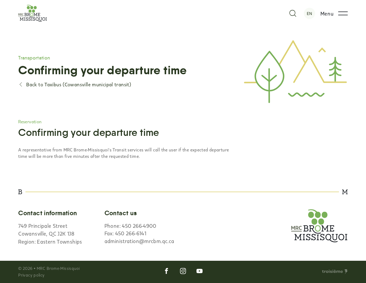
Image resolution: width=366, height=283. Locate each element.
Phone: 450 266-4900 (130, 225)
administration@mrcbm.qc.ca (139, 241)
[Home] (32, 13)
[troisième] (335, 271)
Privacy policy (31, 274)
